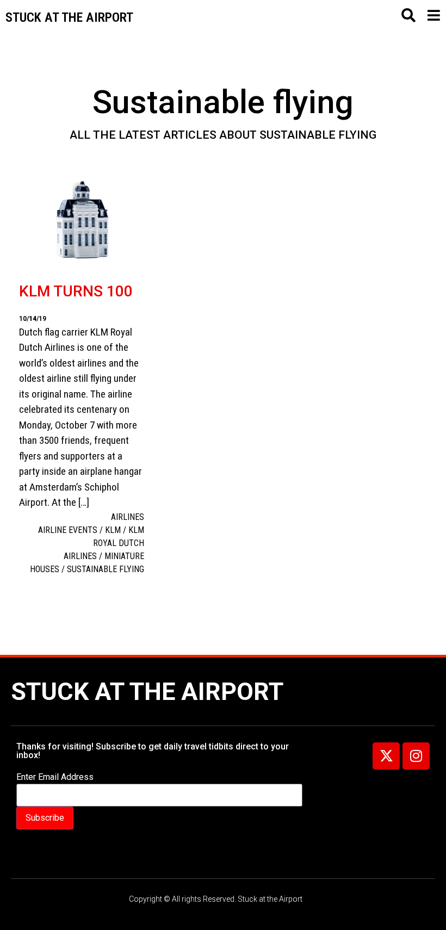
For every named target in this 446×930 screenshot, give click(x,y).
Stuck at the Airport (147, 691)
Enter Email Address (55, 777)
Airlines (127, 517)
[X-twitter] (386, 756)
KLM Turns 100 (76, 291)
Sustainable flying (105, 569)
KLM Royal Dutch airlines (104, 543)
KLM (113, 530)
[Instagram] (416, 756)
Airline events (67, 530)
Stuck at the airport (69, 17)
